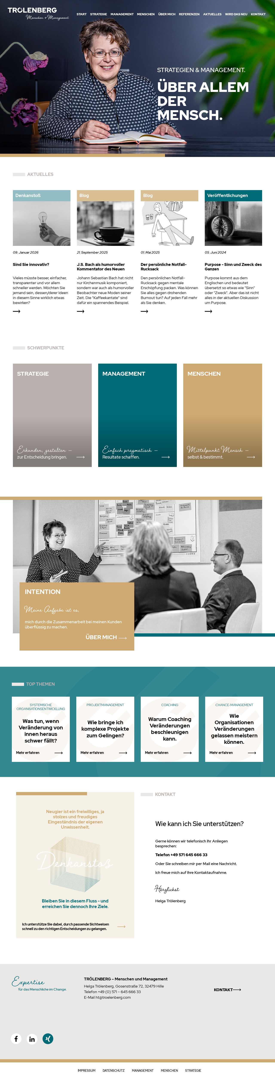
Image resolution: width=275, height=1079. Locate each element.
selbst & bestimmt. (205, 457)
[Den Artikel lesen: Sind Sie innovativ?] (41, 224)
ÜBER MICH (101, 637)
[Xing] (48, 1038)
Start (82, 14)
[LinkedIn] (32, 1039)
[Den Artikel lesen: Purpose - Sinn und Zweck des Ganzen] (233, 224)
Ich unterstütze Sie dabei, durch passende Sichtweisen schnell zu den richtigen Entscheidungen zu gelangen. (65, 926)
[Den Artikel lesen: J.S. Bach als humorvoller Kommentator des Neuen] (105, 224)
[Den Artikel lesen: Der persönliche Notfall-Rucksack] (169, 224)
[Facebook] (16, 1038)
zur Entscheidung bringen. (42, 457)
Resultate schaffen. (120, 457)
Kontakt (223, 989)
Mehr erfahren (27, 752)
